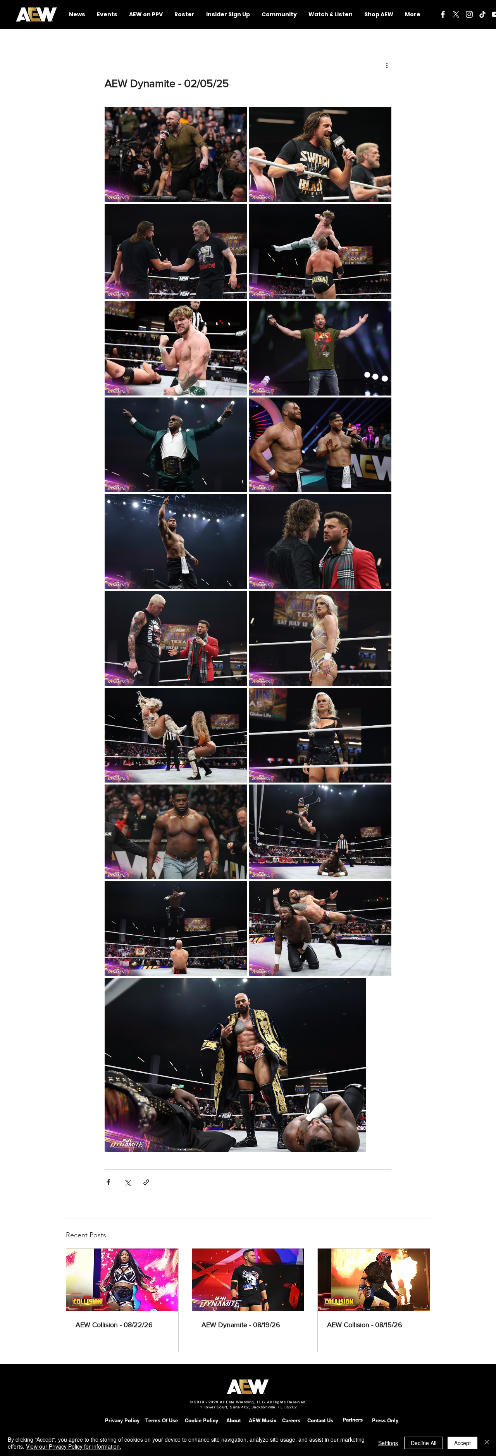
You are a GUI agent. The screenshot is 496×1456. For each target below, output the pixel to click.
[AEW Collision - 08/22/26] (122, 1280)
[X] (456, 14)
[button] (279, 14)
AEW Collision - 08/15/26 (364, 1325)
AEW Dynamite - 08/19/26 (241, 1325)
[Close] (486, 1443)
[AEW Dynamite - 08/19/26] (248, 1280)
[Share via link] (146, 1182)
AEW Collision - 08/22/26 (114, 1325)
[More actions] (386, 65)
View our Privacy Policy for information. (73, 1446)
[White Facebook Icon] (443, 14)
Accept (462, 1443)
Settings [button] (388, 1443)
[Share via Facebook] (108, 1182)
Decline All (423, 1443)
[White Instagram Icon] (469, 14)
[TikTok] (482, 14)
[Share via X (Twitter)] (127, 1182)
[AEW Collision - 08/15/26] (374, 1280)
